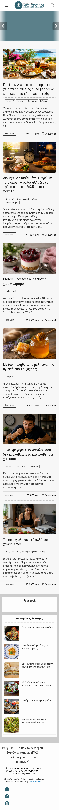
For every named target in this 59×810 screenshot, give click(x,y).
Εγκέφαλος (34, 466)
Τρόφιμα (43, 101)
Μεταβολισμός (12, 202)
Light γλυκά (11, 291)
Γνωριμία (7, 748)
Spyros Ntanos (35, 781)
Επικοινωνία (22, 762)
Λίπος (42, 551)
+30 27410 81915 (30, 771)
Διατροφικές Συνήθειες (27, 101)
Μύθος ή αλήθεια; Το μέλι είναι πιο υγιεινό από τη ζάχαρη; (28, 366)
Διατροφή (10, 101)
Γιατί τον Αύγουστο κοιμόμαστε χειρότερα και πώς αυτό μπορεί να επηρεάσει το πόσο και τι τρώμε (28, 89)
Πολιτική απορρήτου (22, 757)
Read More (9, 133)
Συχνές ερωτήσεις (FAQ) (22, 752)
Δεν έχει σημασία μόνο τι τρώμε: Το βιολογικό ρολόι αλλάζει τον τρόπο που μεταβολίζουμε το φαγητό (27, 184)
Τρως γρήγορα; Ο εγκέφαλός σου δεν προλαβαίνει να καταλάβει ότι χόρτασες (28, 454)
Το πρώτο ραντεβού (30, 748)
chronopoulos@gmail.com (24, 773)
